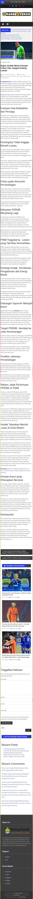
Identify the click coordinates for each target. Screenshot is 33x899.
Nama (3, 697)
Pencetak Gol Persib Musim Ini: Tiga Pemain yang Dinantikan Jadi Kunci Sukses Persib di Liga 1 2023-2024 (16, 795)
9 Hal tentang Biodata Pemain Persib (21, 29)
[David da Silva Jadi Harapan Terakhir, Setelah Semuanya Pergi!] (16, 580)
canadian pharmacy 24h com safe (12, 790)
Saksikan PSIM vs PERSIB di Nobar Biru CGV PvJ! (16, 558)
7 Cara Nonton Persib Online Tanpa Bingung (16, 751)
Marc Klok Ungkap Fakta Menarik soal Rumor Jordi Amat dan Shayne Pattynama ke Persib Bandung (15, 470)
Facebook (8, 871)
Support (7, 857)
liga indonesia (19, 76)
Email (3, 704)
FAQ (6, 860)
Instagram (8, 877)
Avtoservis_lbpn (6, 782)
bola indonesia (12, 76)
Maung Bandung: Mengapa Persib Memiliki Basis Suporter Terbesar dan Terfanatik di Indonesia (15, 776)
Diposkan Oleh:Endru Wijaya (8, 74)
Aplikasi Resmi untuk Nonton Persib (11, 37)
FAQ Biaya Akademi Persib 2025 (10, 35)
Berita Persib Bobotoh (6, 57)
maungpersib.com (6, 81)
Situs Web (3, 710)
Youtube (7, 883)
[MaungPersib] (3, 24)
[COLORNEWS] (17, 830)
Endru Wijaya (14, 597)
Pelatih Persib (27, 76)
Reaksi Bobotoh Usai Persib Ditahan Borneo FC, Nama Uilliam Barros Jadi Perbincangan (16, 656)
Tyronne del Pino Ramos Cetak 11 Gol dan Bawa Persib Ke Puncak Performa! (15, 625)
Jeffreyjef (4, 774)
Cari (3, 728)
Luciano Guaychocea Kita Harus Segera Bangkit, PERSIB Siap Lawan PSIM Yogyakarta (15, 552)
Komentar (4, 679)
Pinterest (7, 880)
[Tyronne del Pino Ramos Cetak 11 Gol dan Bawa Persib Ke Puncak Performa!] (16, 611)
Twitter (7, 874)
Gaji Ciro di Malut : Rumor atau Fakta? (11, 39)
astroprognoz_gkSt (7, 801)
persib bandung (4, 78)
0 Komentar (22, 74)
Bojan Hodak (5, 76)
